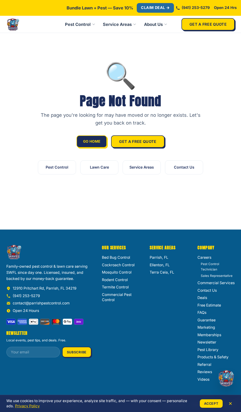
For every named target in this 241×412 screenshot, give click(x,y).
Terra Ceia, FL (162, 272)
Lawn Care (99, 167)
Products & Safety (213, 357)
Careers (204, 257)
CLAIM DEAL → (155, 7)
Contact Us (184, 167)
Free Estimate (209, 305)
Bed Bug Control (116, 257)
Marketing (206, 327)
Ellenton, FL (160, 265)
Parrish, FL (159, 257)
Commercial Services (216, 283)
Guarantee (206, 320)
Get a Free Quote (208, 24)
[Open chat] (226, 378)
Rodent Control (115, 280)
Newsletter (206, 342)
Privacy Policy (27, 406)
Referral (204, 364)
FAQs (201, 312)
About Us (153, 24)
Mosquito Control (117, 272)
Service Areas (117, 24)
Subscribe (77, 352)
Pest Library (207, 349)
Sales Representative (217, 276)
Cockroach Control (118, 265)
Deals (202, 297)
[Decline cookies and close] (230, 403)
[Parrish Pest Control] (28, 24)
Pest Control (78, 24)
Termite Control (115, 287)
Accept (211, 403)
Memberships (209, 335)
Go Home (91, 141)
